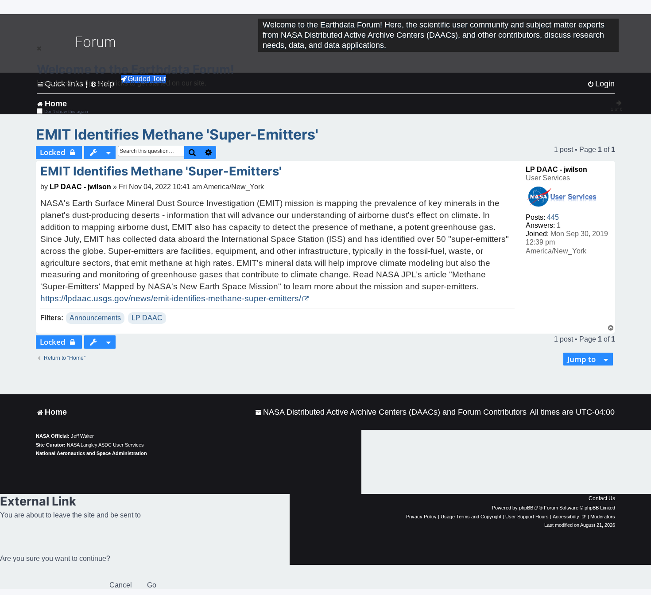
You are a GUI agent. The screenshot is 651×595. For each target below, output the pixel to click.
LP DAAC (147, 318)
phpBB (526, 507)
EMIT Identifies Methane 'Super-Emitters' (177, 134)
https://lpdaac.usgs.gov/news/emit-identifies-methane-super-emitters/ (170, 298)
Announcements (95, 318)
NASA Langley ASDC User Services (105, 444)
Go (151, 585)
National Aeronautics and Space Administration (91, 453)
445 (553, 217)
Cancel (120, 585)
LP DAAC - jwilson (556, 169)
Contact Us (602, 498)
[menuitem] (391, 412)
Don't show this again (66, 111)
